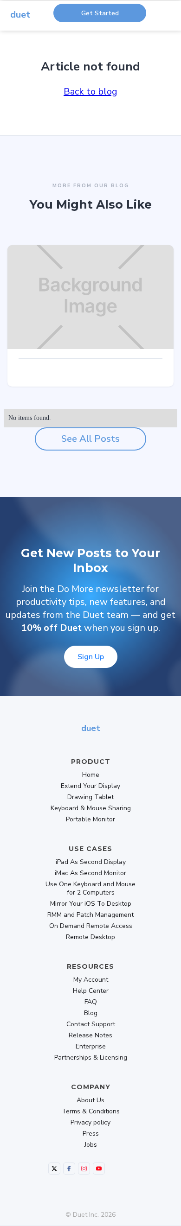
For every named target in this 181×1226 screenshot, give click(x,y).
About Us (90, 1100)
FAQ (90, 1002)
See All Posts (90, 438)
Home (90, 775)
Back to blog (90, 91)
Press (91, 1134)
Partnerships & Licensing (90, 1058)
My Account (90, 980)
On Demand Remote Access (90, 926)
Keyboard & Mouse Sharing (91, 808)
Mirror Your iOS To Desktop (90, 904)
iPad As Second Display (91, 862)
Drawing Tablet (90, 797)
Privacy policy (90, 1122)
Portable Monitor (90, 819)
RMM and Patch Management (90, 915)
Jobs (90, 1145)
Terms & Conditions (91, 1111)
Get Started (100, 13)
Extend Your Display (90, 786)
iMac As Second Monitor (90, 873)
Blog (90, 1013)
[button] (172, 21)
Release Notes (90, 1035)
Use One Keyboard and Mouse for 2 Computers (90, 888)
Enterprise (91, 1046)
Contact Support (90, 1024)
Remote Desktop (90, 937)
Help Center (91, 991)
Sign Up (91, 657)
